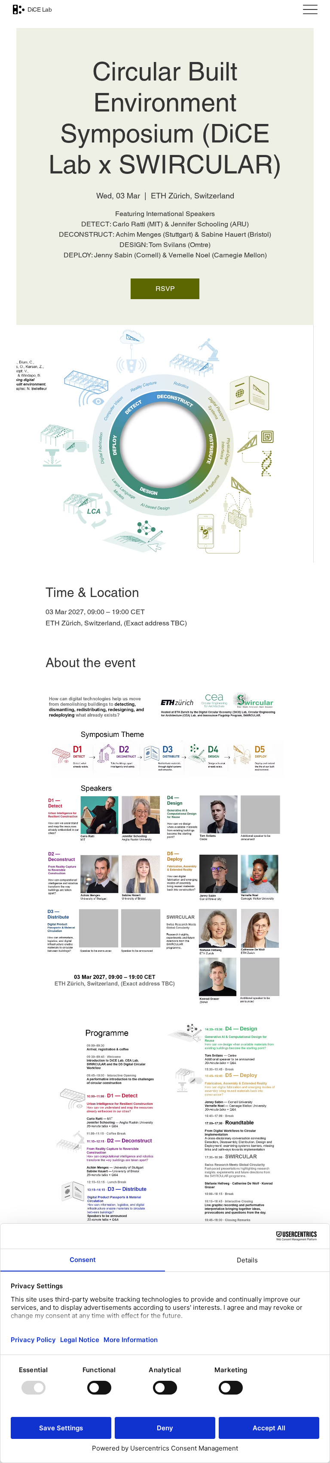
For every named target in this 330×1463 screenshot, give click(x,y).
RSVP (165, 289)
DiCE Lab (40, 9)
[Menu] (310, 9)
